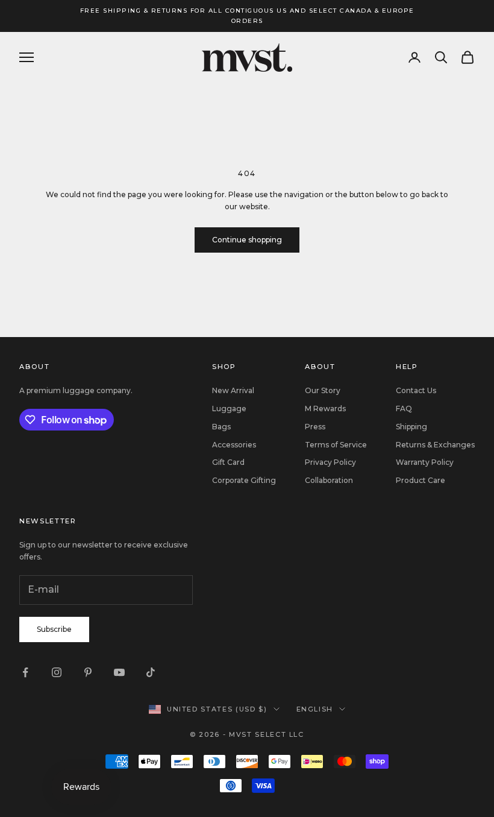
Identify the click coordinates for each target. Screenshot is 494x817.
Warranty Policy (425, 462)
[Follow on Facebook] (25, 672)
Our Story (322, 390)
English (315, 709)
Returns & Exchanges (435, 444)
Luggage (229, 408)
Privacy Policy (330, 462)
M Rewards (325, 408)
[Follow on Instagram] (57, 672)
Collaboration (329, 480)
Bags (221, 426)
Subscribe (54, 629)
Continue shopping (247, 239)
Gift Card (228, 462)
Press (315, 426)
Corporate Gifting (244, 480)
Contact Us (416, 390)
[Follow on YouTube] (119, 672)
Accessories (234, 444)
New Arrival (233, 390)
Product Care (420, 480)
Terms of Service (336, 444)
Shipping (411, 426)
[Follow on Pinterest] (88, 672)
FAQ (404, 408)
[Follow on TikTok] (151, 672)
